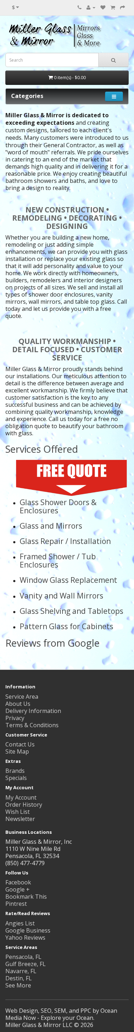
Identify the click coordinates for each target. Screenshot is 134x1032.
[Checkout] (122, 7)
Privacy (14, 718)
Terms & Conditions (32, 725)
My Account (20, 797)
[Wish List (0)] (102, 7)
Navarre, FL (20, 971)
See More (18, 985)
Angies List (20, 923)
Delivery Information (33, 711)
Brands (15, 771)
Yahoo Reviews (25, 937)
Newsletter (20, 819)
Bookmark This (26, 896)
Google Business (27, 930)
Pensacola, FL (23, 957)
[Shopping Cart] (112, 7)
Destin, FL (18, 978)
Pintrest (16, 904)
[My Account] (90, 7)
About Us (17, 704)
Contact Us (20, 744)
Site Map (17, 751)
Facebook (18, 882)
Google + (17, 889)
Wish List (17, 812)
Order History (23, 804)
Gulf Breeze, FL (25, 964)
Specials (16, 778)
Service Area (21, 696)
